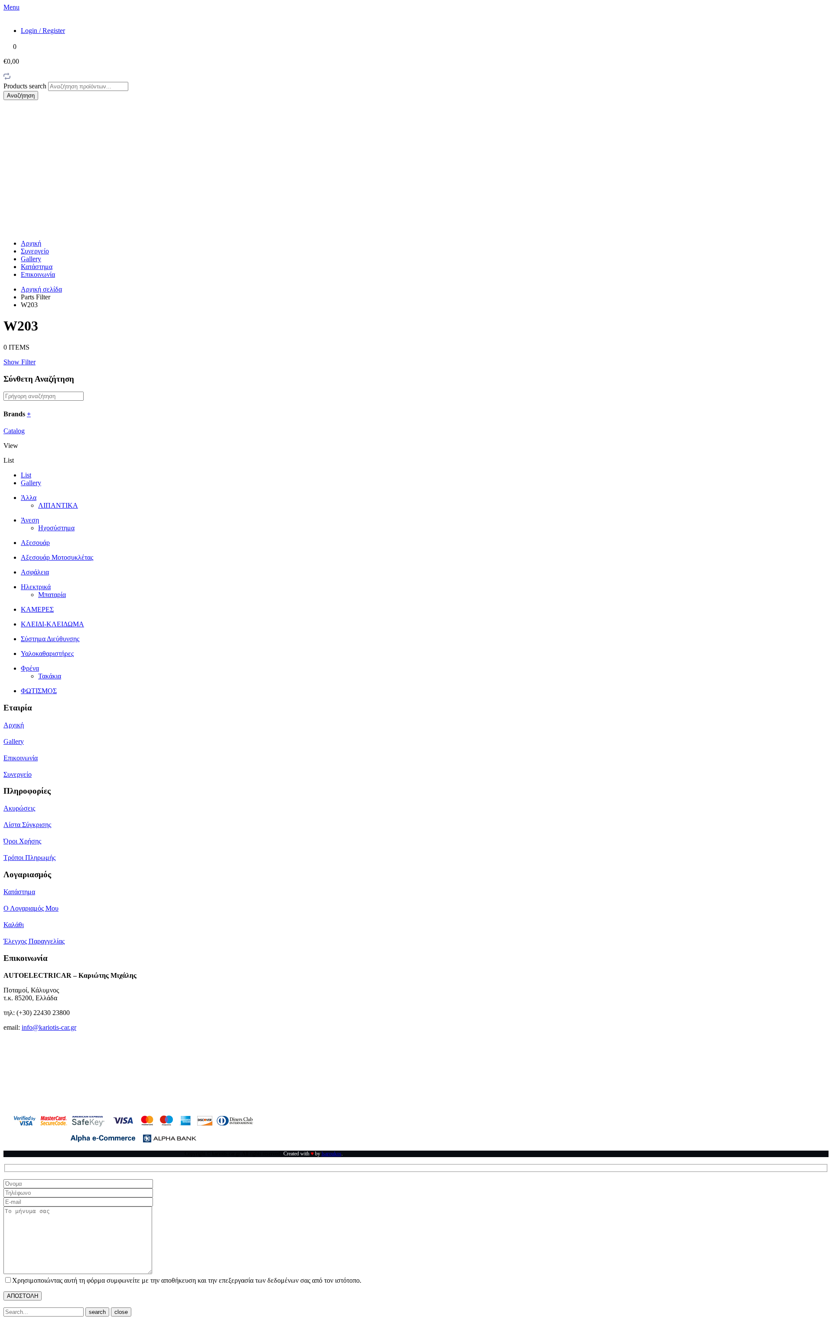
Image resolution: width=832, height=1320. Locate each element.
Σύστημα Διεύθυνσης (50, 638)
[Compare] (6, 77)
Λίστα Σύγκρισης (27, 824)
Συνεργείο (35, 251)
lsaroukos (331, 1154)
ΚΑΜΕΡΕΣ (37, 609)
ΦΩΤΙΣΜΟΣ (39, 690)
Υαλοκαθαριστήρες (47, 653)
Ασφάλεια (35, 572)
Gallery (31, 259)
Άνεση (30, 520)
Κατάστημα (36, 266)
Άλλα (28, 497)
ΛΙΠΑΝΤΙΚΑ (58, 505)
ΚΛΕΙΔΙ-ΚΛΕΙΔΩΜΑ (52, 624)
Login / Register (43, 30)
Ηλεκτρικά (36, 586)
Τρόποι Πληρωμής (29, 857)
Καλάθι (13, 924)
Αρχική (31, 243)
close (121, 1312)
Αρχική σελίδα (41, 289)
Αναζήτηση (21, 95)
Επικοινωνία (38, 274)
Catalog (14, 431)
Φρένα (30, 668)
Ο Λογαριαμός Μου (30, 908)
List (26, 475)
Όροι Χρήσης (22, 841)
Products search (25, 86)
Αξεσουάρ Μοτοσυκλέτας (57, 557)
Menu (11, 7)
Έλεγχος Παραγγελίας (34, 941)
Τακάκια (49, 676)
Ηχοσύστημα (56, 528)
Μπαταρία (52, 594)
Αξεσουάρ (35, 542)
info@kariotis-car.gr (49, 1027)
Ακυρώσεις (19, 808)
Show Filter (19, 362)
